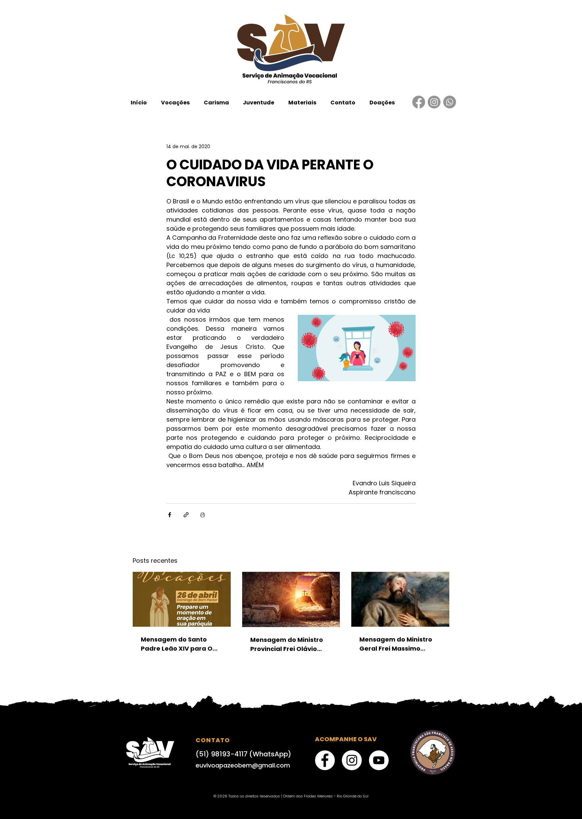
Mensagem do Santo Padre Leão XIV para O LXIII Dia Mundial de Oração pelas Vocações (179, 644)
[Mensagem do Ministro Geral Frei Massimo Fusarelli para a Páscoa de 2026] (400, 599)
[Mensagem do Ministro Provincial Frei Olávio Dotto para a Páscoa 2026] (291, 599)
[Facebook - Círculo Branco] (325, 760)
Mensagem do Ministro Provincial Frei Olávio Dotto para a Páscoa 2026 (286, 644)
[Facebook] (418, 102)
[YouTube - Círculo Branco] (379, 760)
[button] (175, 102)
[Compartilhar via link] (186, 515)
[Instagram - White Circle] (352, 760)
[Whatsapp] (449, 102)
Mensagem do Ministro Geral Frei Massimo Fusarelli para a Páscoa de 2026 (396, 644)
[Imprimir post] (202, 515)
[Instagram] (434, 102)
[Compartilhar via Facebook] (169, 515)
